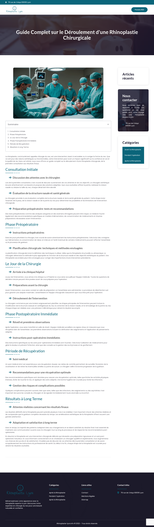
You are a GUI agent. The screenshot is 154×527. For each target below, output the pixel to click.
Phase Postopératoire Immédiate (23, 141)
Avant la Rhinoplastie (133, 149)
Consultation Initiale (17, 131)
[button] (108, 124)
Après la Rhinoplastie (133, 161)
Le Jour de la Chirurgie (18, 138)
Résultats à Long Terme (19, 147)
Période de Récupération (19, 144)
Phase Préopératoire (18, 134)
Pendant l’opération (132, 155)
